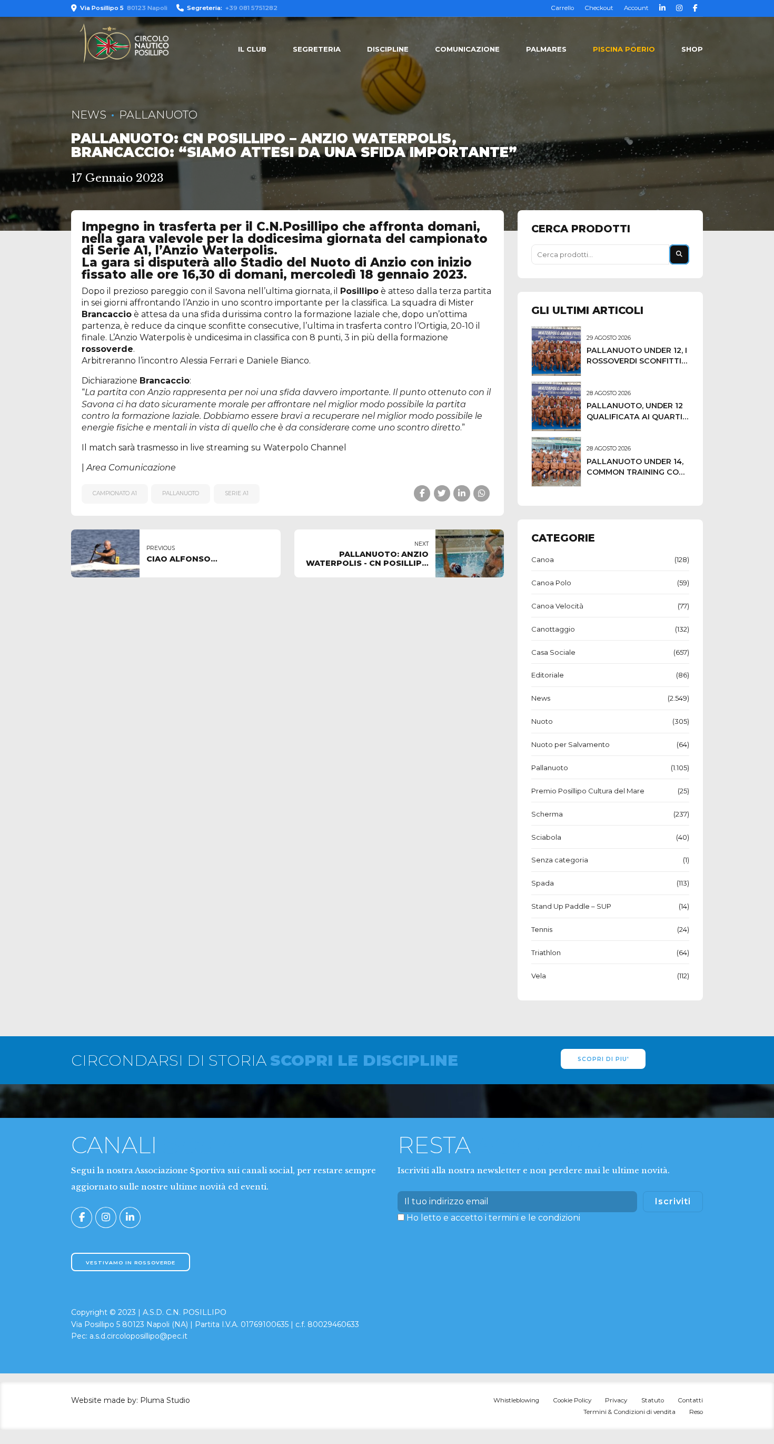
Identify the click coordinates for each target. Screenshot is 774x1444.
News (88, 114)
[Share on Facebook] (422, 493)
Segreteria (317, 49)
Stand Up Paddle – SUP (571, 906)
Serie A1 (237, 493)
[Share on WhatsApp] (481, 493)
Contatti (690, 1400)
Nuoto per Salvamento (570, 744)
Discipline (388, 49)
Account (636, 8)
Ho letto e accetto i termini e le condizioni (493, 1218)
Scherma (547, 814)
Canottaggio (553, 629)
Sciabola (546, 837)
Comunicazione (467, 49)
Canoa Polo (551, 582)
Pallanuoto (158, 114)
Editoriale (547, 675)
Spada (542, 883)
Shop (692, 49)
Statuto (652, 1400)
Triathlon (546, 952)
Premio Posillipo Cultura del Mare (587, 791)
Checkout (598, 8)
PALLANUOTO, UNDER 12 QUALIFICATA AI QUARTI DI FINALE (635, 416)
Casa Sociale (553, 652)
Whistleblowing (516, 1400)
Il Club (252, 49)
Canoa (542, 559)
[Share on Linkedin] (461, 493)
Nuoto (542, 721)
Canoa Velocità (557, 606)
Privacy (616, 1400)
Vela (538, 975)
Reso (696, 1412)
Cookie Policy (572, 1400)
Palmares (546, 49)
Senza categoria (559, 860)
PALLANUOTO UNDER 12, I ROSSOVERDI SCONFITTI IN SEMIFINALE (637, 361)
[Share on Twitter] (442, 493)
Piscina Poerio (624, 49)
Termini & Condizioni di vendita (629, 1412)
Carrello (562, 8)
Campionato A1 (115, 493)
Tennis (541, 929)
